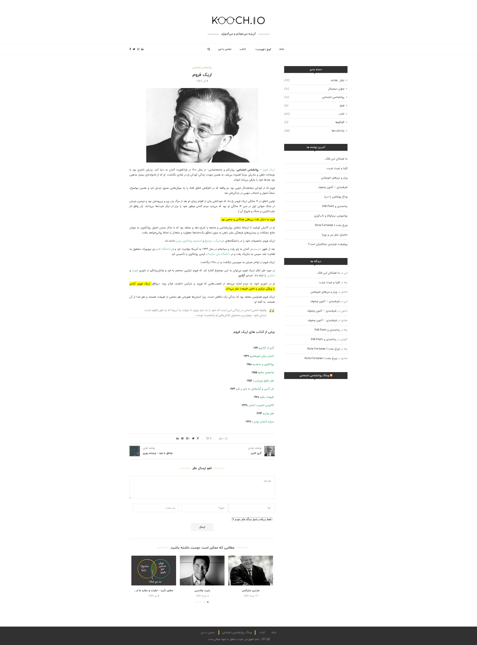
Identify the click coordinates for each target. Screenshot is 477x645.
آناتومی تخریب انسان (261, 405)
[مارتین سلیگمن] (250, 570)
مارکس (271, 275)
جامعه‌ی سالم (266, 372)
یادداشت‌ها (314, 131)
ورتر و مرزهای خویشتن (334, 178)
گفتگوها (314, 122)
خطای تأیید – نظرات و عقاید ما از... (153, 590)
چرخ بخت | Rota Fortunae (331, 225)
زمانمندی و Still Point (335, 206)
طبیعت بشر (267, 397)
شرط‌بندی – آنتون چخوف (333, 187)
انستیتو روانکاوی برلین (189, 241)
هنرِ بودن (269, 413)
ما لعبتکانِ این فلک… (336, 159)
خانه (281, 49)
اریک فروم (269, 170)
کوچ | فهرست (263, 49)
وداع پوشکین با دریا (336, 197)
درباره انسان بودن (264, 421)
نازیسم (257, 249)
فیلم (314, 106)
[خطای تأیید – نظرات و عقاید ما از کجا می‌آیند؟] (153, 570)
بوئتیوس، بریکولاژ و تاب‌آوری (331, 216)
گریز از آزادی (267, 348)
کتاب (243, 49)
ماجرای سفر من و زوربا (335, 234)
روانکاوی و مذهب (263, 364)
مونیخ (208, 241)
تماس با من (224, 49)
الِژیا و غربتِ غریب (337, 168)
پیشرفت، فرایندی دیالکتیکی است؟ (328, 244)
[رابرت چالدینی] (202, 570)
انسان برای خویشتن (262, 356)
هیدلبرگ (219, 241)
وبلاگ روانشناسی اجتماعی (314, 375)
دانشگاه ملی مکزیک (218, 254)
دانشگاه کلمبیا (162, 249)
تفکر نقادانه (314, 80)
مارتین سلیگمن (251, 590)
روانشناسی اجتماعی (202, 67)
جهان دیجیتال (314, 89)
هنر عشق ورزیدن (264, 380)
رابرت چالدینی (202, 590)
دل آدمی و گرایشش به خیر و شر (255, 389)
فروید (135, 270)
